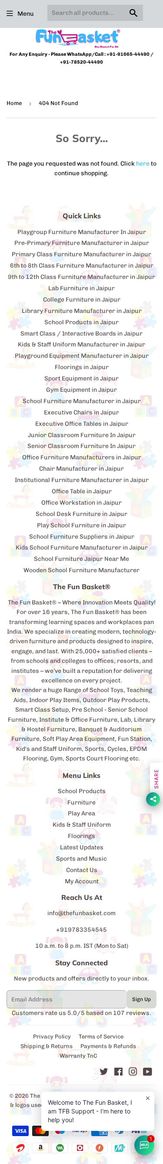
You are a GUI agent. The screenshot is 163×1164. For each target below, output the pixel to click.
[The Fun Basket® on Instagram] (133, 1073)
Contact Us (81, 870)
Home (14, 103)
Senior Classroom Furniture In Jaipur (81, 446)
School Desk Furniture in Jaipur (81, 514)
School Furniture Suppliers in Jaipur (81, 536)
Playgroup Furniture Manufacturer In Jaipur (81, 232)
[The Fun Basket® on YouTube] (147, 1073)
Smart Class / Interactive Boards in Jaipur (81, 333)
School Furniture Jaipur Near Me (81, 559)
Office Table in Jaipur (82, 491)
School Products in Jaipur (81, 322)
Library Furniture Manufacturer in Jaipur (82, 311)
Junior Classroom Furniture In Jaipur (82, 435)
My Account (82, 881)
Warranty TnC (78, 1055)
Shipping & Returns (46, 1046)
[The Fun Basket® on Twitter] (104, 1073)
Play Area (81, 813)
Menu (25, 13)
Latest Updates (81, 847)
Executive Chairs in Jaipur (81, 412)
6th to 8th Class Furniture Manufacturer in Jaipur (81, 265)
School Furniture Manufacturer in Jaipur (82, 401)
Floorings (81, 836)
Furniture (81, 802)
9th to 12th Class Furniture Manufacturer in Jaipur (81, 277)
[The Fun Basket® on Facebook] (118, 1073)
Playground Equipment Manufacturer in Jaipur (82, 356)
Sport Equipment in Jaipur (81, 378)
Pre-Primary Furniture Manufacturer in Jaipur (81, 243)
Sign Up (141, 999)
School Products (82, 791)
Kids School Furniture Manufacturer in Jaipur (82, 547)
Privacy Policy (52, 1036)
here (143, 163)
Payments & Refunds (108, 1046)
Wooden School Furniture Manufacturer (81, 570)
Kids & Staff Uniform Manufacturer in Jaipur (81, 344)
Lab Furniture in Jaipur (81, 288)
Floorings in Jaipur (82, 367)
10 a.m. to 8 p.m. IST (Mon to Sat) (81, 946)
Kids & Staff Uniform (82, 824)
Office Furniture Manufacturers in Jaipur (81, 457)
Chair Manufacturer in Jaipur (81, 468)
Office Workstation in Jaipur (81, 502)
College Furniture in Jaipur (81, 299)
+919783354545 (81, 929)
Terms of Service (101, 1036)
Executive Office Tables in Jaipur (81, 424)
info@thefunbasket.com (81, 913)
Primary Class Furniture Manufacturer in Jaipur (81, 254)
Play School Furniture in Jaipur (81, 525)
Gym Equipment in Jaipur (81, 390)
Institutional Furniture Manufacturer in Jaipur (82, 480)
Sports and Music (81, 858)
